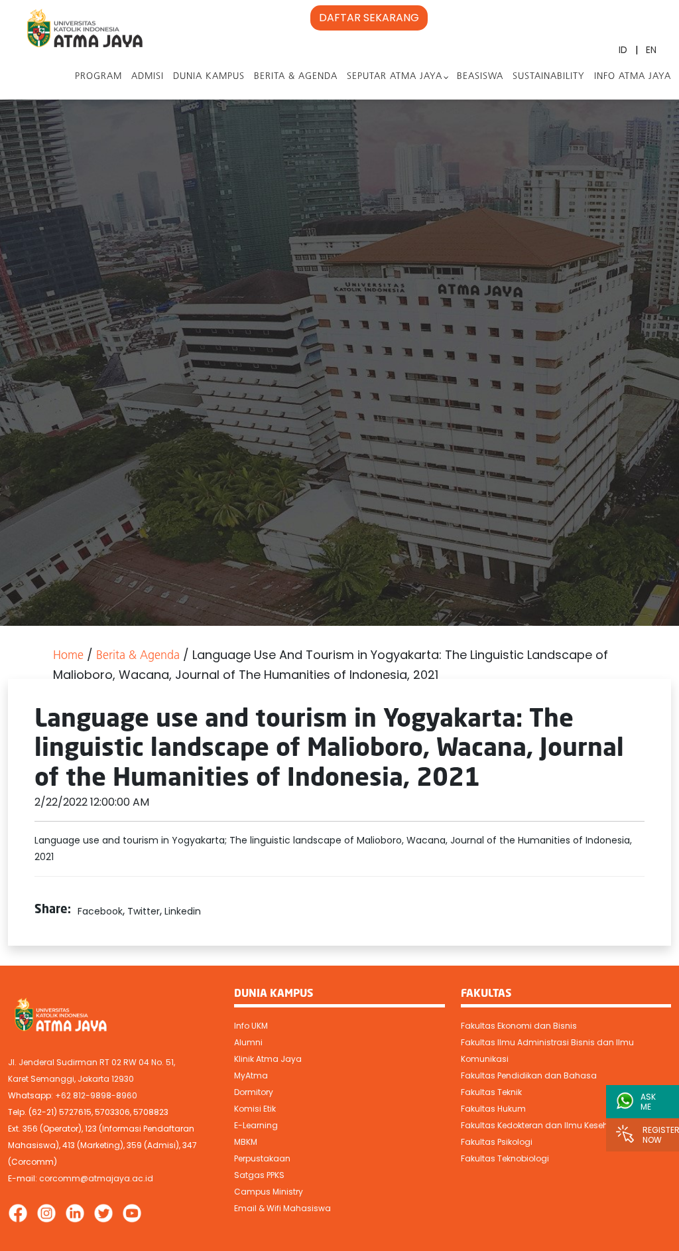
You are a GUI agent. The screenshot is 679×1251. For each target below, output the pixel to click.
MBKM (245, 1141)
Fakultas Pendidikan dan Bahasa (529, 1075)
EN (651, 49)
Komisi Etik (255, 1108)
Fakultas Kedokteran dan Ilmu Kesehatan (544, 1125)
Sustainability (549, 77)
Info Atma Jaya (632, 77)
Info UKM (251, 1025)
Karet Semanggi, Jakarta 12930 (71, 1078)
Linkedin (182, 911)
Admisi (147, 77)
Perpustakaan (262, 1158)
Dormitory (253, 1092)
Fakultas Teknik (491, 1092)
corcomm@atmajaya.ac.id (96, 1178)
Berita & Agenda (296, 77)
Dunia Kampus (209, 77)
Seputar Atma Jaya (394, 77)
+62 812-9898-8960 (96, 1095)
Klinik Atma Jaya (268, 1059)
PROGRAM (98, 77)
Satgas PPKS (259, 1175)
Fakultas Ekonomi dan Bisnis (519, 1025)
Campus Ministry (268, 1191)
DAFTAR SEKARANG (369, 17)
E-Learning (256, 1125)
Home (68, 656)
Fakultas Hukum (493, 1108)
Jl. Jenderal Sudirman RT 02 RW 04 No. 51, (91, 1062)
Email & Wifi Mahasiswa (282, 1208)
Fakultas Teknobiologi (505, 1158)
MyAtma (251, 1075)
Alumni (248, 1042)
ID (623, 49)
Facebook (100, 911)
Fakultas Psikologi (496, 1141)
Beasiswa (480, 77)
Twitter (143, 911)
